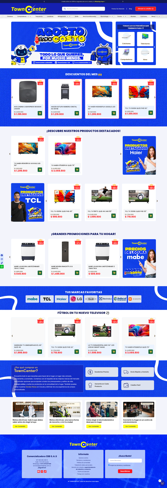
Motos (153, 16)
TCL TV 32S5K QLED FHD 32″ (62, 347)
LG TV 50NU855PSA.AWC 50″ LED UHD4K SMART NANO (101, 346)
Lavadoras (50, 16)
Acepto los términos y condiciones (120, 465)
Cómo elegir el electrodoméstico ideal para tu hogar (100, 421)
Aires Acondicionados (89, 16)
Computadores (21, 16)
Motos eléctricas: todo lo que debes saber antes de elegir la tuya (28, 421)
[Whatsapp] (2, 266)
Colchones (143, 16)
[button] (44, 1)
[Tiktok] (2, 263)
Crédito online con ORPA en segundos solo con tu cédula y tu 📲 (83, 1)
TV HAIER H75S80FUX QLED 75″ (137, 347)
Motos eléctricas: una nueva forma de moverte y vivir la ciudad (64, 421)
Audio (76, 16)
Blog (130, 9)
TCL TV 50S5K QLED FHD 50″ (136, 108)
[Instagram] (2, 259)
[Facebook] (2, 255)
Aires (145, 60)
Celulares (10, 16)
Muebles (133, 16)
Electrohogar (104, 16)
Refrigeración (62, 16)
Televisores (39, 16)
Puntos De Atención (118, 9)
